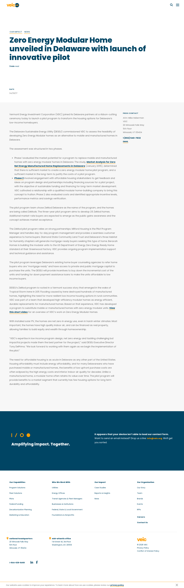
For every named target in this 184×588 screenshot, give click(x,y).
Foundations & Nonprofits (63, 515)
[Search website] (171, 5)
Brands (140, 498)
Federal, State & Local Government (67, 509)
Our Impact (16, 31)
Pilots (11, 498)
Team (139, 493)
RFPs (139, 509)
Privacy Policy (143, 548)
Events (140, 504)
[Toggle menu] (177, 5)
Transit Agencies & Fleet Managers (67, 498)
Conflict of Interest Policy (148, 551)
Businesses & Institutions (62, 504)
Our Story (141, 487)
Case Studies (100, 487)
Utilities (55, 487)
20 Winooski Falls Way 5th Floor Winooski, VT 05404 (20, 543)
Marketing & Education (19, 515)
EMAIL (125, 141)
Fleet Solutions (15, 493)
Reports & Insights (102, 493)
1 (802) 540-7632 (132, 138)
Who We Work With (61, 482)
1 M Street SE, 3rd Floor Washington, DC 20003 (62, 541)
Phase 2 (19, 178)
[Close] (177, 585)
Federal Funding (16, 504)
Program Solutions (17, 487)
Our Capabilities (17, 482)
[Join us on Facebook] (37, 562)
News (27, 31)
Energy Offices (58, 493)
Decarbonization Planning (20, 509)
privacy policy (117, 585)
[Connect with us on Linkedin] (31, 562)
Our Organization (145, 482)
